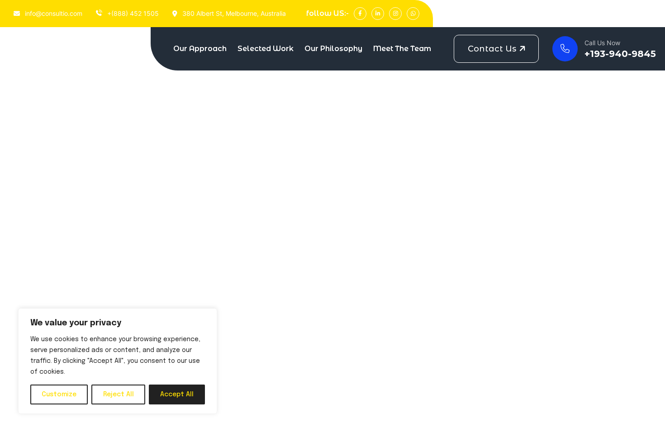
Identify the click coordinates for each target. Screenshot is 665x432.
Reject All (118, 394)
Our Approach (200, 48)
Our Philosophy (333, 48)
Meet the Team (402, 48)
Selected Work (266, 48)
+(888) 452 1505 (132, 13)
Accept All (177, 394)
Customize (59, 394)
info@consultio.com (52, 13)
